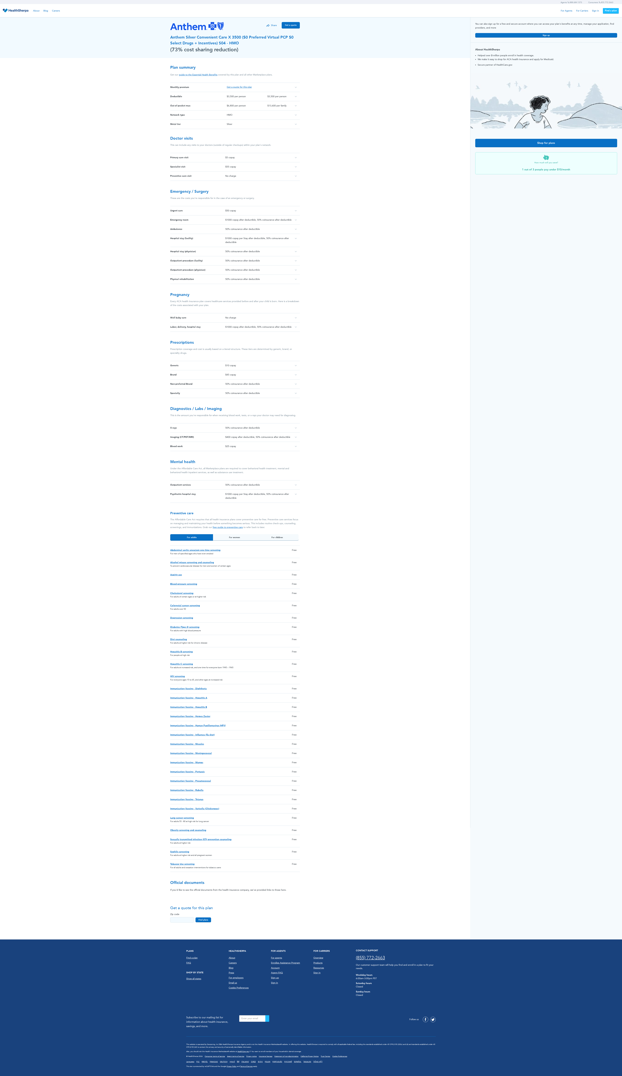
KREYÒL (205, 1062)
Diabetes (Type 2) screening (184, 627)
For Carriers (582, 10)
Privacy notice (251, 1056)
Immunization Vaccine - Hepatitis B (188, 707)
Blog (45, 10)
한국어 (260, 1062)
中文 (198, 1062)
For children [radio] (277, 537)
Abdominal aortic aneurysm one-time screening (195, 550)
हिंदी (238, 1062)
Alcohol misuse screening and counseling (192, 562)
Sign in (595, 10)
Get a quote (291, 25)
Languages (190, 1062)
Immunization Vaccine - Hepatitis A (188, 697)
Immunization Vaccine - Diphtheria (188, 688)
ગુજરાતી (232, 1062)
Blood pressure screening (183, 584)
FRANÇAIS (214, 1062)
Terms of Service (246, 1066)
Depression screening (181, 617)
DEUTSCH (223, 1062)
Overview (318, 957)
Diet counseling (178, 639)
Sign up (546, 35)
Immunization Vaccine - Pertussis (187, 771)
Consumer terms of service (215, 1056)
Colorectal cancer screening (185, 605)
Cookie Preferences (239, 987)
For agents (276, 957)
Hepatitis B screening (181, 651)
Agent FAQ (277, 972)
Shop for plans (546, 142)
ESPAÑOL (297, 1062)
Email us (233, 982)
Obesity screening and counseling (188, 830)
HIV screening (177, 676)
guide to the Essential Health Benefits (198, 74)
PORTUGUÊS (277, 1062)
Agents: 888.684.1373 (571, 2)
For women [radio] (234, 537)
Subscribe (267, 1018)
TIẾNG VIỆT (318, 1062)
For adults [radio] (192, 537)
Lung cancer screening (182, 818)
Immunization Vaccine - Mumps (186, 762)
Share (274, 25)
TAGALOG (307, 1062)
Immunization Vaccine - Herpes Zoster (190, 716)
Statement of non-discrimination (286, 1056)
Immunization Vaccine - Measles (187, 744)
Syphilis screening (179, 851)
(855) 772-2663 (370, 957)
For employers (236, 977)
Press (231, 972)
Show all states (193, 978)
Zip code (174, 914)
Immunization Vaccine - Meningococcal (191, 753)
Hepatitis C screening (181, 664)
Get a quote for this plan (239, 87)
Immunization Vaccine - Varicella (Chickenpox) (194, 808)
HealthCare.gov (243, 1052)
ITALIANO (245, 1062)
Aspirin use (176, 574)
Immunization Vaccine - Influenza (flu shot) (192, 734)
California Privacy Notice (310, 1056)
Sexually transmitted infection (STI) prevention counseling (200, 839)
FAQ (188, 962)
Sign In (317, 972)
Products (318, 962)
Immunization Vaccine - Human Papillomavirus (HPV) (198, 725)
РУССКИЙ (288, 1062)
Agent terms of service (235, 1056)
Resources (318, 968)
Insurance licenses (265, 1056)
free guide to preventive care (228, 527)
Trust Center (325, 1056)
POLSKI (267, 1062)
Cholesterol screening (181, 593)
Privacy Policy (231, 1066)
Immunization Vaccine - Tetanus (186, 799)
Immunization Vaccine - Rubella (186, 790)
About (36, 10)
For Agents (566, 10)
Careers (56, 10)
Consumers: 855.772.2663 (600, 2)
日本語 (253, 1062)
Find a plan (611, 10)
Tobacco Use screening (182, 864)
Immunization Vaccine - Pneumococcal (190, 781)
